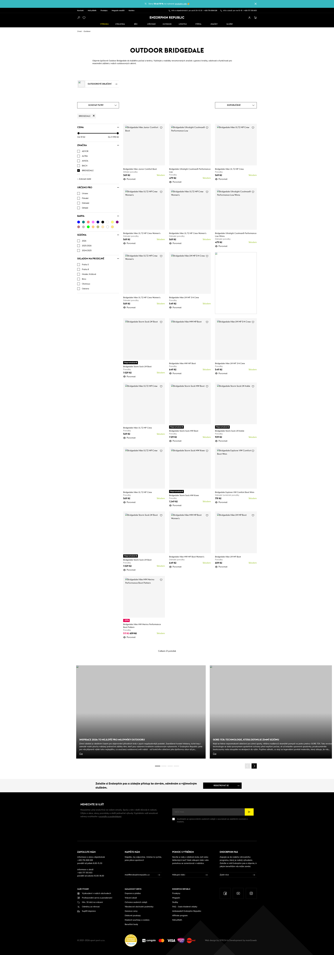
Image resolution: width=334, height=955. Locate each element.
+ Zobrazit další (84, 179)
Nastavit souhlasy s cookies (137, 920)
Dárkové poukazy (133, 916)
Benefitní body (131, 924)
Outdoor (167, 24)
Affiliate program (180, 916)
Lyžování (151, 24)
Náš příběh (92, 10)
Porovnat (131, 179)
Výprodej (104, 24)
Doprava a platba (133, 893)
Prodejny (104, 10)
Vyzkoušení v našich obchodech (96, 893)
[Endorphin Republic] (167, 17)
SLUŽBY (229, 24)
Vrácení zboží (131, 898)
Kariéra (131, 10)
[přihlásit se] (249, 17)
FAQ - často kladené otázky (184, 907)
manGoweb (251, 940)
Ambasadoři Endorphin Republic (186, 911)
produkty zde (181, 4)
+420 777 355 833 (250, 10)
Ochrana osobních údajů (136, 902)
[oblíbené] (84, 17)
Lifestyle (183, 24)
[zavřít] (255, 4)
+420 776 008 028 (210, 10)
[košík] (255, 17)
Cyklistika (120, 24)
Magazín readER (118, 10)
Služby (175, 902)
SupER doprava (89, 911)
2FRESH (223, 940)
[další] (254, 766)
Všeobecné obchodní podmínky (139, 907)
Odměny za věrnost (91, 907)
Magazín (176, 898)
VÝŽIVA (198, 24)
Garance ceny (131, 911)
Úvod (79, 31)
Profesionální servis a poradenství (97, 898)
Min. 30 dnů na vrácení (92, 902)
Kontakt (80, 10)
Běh (135, 24)
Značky (214, 24)
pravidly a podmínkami (110, 816)
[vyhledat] (78, 17)
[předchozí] (247, 766)
